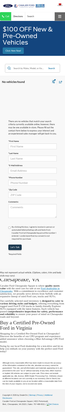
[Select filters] (54, 82)
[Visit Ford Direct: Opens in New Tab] (53, 404)
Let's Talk (15, 247)
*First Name (13, 141)
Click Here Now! (13, 51)
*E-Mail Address (15, 165)
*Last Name (13, 153)
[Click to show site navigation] (60, 16)
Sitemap (32, 395)
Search (51, 68)
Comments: (13, 202)
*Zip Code (12, 189)
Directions (18, 16)
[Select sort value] (59, 82)
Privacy (40, 395)
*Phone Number (15, 177)
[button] (5, 16)
